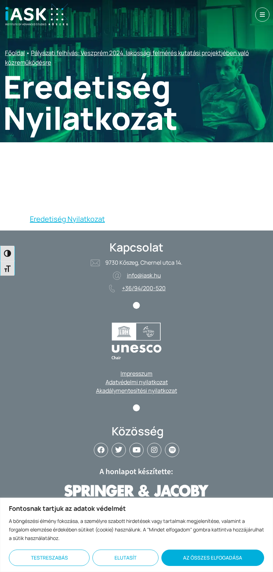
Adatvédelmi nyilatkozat (137, 382)
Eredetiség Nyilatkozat (67, 219)
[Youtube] (136, 450)
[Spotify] (172, 450)
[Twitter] (119, 450)
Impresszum (136, 373)
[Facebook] (101, 450)
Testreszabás (49, 557)
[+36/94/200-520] (112, 288)
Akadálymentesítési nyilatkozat (136, 390)
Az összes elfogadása (212, 557)
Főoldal (15, 53)
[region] (136, 535)
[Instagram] (154, 450)
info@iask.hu (144, 275)
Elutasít (125, 557)
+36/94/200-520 (144, 288)
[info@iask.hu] (117, 275)
